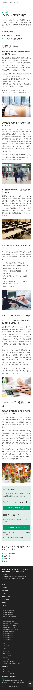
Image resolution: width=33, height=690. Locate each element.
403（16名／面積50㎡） (8, 635)
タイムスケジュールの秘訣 (12, 35)
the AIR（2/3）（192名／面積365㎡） (11, 623)
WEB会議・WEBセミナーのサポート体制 (11, 663)
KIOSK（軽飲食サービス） (8, 653)
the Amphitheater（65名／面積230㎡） (11, 629)
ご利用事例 (4, 587)
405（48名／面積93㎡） (8, 639)
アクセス (4, 593)
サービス (4, 648)
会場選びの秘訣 (9, 31)
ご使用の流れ (5, 657)
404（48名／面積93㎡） (8, 637)
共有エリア (5, 643)
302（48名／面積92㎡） (8, 612)
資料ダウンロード (6, 596)
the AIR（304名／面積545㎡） (9, 621)
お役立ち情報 (5, 590)
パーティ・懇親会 (6, 671)
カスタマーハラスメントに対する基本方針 (12, 686)
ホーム (3, 584)
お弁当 (4, 669)
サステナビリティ (6, 651)
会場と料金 (4, 606)
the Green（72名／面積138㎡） (9, 627)
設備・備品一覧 (6, 645)
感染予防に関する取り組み (8, 661)
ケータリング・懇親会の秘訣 (13, 39)
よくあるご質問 (5, 599)
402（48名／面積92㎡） (8, 633)
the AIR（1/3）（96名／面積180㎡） (10, 625)
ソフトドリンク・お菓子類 (8, 673)
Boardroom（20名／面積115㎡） (10, 616)
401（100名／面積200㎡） (8, 631)
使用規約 (4, 602)
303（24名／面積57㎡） (8, 614)
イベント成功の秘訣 (7, 655)
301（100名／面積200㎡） (8, 610)
